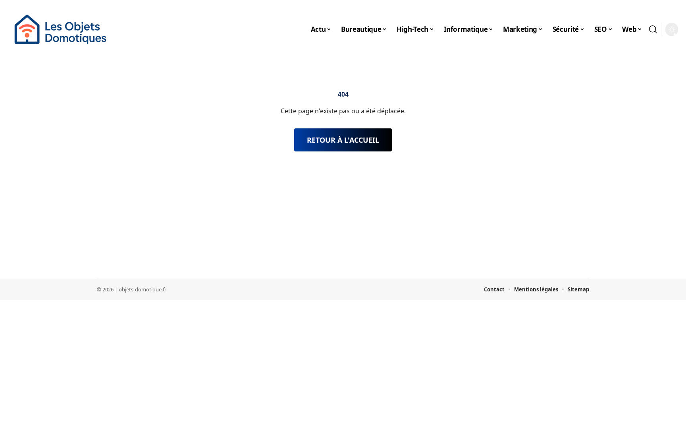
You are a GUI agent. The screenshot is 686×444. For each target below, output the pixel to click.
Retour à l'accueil (343, 140)
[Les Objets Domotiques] (60, 29)
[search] (653, 29)
